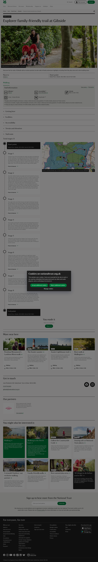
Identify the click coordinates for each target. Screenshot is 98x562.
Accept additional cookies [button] (39, 285)
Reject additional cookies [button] (58, 285)
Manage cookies (48, 288)
